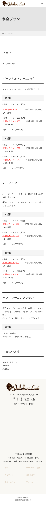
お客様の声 (30, 475)
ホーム (7, 468)
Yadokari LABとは (33, 468)
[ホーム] (3, 33)
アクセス (29, 482)
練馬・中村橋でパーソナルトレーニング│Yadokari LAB (27, 507)
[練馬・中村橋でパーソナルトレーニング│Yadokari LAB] (23, 389)
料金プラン (9, 475)
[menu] (42, 3)
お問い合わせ (10, 482)
